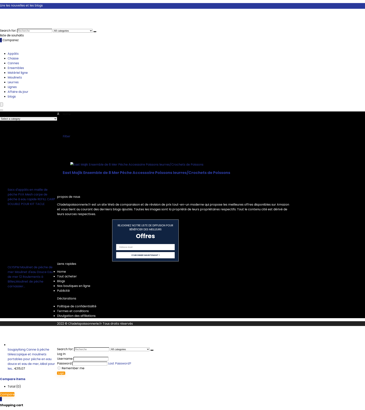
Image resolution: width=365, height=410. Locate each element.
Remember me (72, 368)
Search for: (8, 30)
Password (64, 363)
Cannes (13, 63)
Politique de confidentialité (76, 306)
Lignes (12, 87)
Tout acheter (67, 276)
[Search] (1, 110)
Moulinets (15, 77)
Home (67, 114)
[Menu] (1, 104)
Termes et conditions (73, 311)
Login (61, 373)
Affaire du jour (18, 92)
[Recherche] (94, 31)
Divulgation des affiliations (76, 316)
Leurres (13, 82)
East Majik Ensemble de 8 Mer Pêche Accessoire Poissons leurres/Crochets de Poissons (146, 172)
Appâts (13, 53)
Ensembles (16, 68)
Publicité (63, 290)
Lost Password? (119, 363)
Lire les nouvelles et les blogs (21, 5)
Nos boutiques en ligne (73, 286)
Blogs (61, 281)
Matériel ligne (18, 72)
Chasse (13, 58)
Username (65, 358)
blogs (12, 96)
